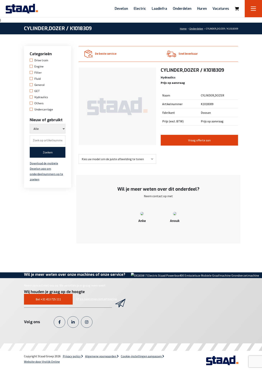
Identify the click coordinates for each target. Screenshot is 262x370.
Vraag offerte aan (199, 140)
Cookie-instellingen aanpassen (141, 356)
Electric (140, 8)
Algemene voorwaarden (101, 356)
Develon (121, 8)
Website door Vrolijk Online (42, 361)
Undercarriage (43, 109)
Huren (202, 8)
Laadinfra (159, 8)
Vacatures (221, 8)
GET (37, 91)
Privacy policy (72, 356)
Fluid (37, 79)
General (39, 85)
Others (39, 103)
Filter (38, 72)
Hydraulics (41, 97)
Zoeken (48, 152)
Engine (39, 66)
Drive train (41, 60)
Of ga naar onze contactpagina (96, 299)
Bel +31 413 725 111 (48, 299)
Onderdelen (182, 8)
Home (183, 28)
